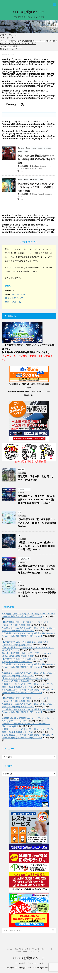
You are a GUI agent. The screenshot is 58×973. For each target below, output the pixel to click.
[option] (29, 26)
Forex (34, 168)
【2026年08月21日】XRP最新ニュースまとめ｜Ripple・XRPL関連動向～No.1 (37, 592)
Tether (20, 196)
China (42, 166)
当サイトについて (8, 49)
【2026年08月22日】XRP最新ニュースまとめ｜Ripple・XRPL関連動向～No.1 (37, 523)
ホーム (9, 949)
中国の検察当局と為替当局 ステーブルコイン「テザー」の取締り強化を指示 (36, 187)
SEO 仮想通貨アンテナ (29, 12)
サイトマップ (6, 38)
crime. (47, 166)
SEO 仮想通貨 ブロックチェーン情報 (29, 963)
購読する (12, 316)
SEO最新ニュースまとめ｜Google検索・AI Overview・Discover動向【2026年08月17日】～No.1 (36, 569)
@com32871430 (18, 294)
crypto (20, 168)
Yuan (40, 168)
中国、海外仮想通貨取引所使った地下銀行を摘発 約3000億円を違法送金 (36, 159)
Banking (35, 166)
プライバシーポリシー (11, 46)
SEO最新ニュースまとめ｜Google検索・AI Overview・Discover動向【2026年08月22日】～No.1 (36, 499)
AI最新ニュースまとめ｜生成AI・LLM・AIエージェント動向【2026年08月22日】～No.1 (36, 546)
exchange (27, 168)
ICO (21, 171)
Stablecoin (47, 194)
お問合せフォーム (8, 35)
